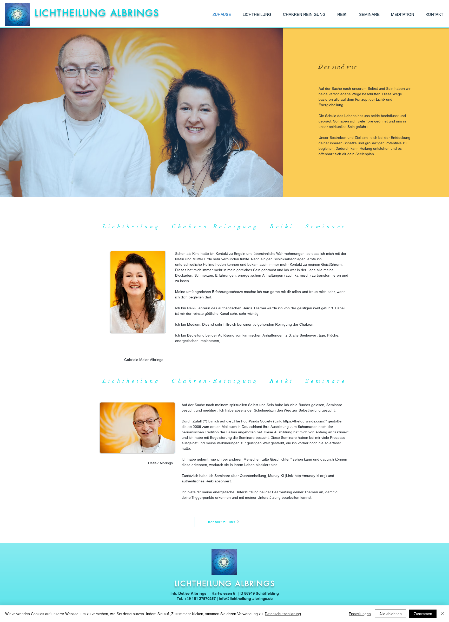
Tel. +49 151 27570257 (196, 598)
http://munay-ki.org (310, 476)
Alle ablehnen (390, 613)
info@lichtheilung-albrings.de (246, 598)
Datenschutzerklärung (283, 613)
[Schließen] (443, 614)
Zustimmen (423, 613)
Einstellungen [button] (360, 613)
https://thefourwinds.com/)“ (305, 421)
